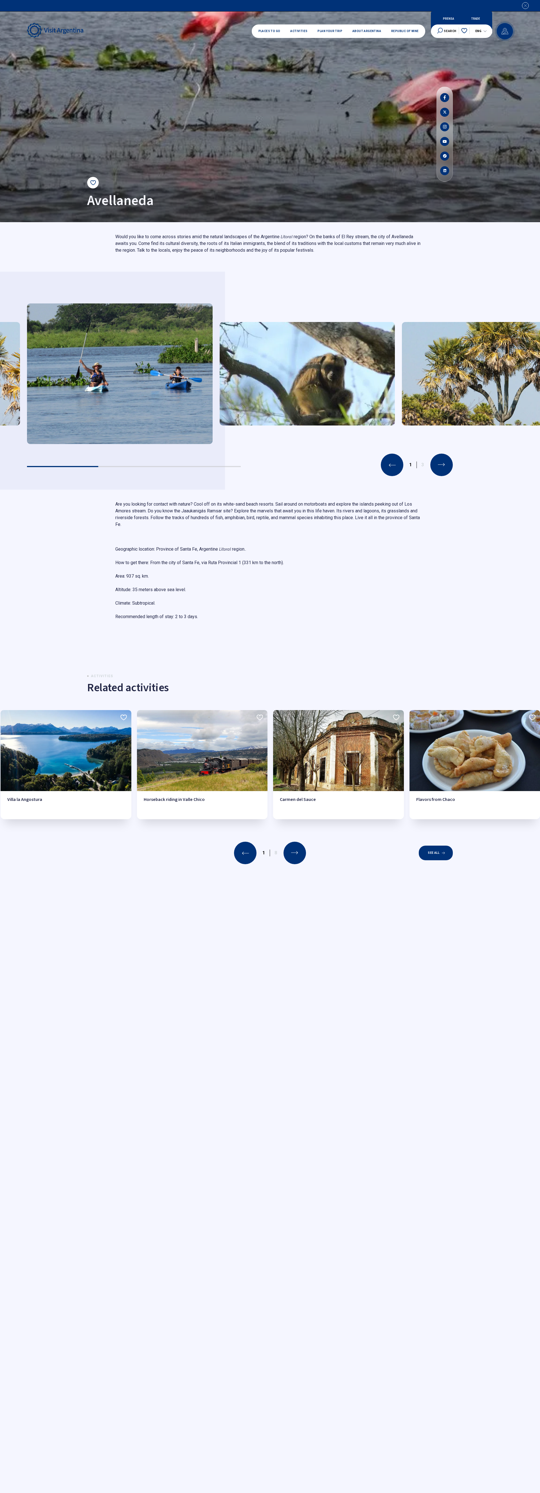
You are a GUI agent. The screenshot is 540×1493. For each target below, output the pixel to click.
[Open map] (505, 31)
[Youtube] (444, 141)
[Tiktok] (444, 156)
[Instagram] (444, 126)
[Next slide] (441, 465)
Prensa (448, 19)
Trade (475, 19)
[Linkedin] (444, 170)
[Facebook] (444, 97)
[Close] (525, 5)
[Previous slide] (392, 465)
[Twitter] (444, 112)
